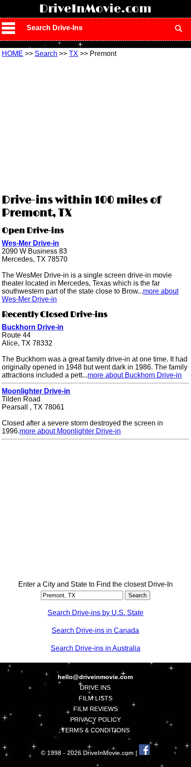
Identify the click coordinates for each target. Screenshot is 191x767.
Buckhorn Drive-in (33, 327)
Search (46, 53)
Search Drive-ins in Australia (95, 648)
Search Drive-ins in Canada (95, 630)
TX (73, 53)
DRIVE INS (95, 687)
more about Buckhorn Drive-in (135, 375)
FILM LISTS (95, 698)
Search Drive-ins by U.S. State (95, 612)
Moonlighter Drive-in (36, 391)
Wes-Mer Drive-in (30, 243)
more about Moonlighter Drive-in (70, 431)
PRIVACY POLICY (95, 719)
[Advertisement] (95, 124)
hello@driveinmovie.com (95, 676)
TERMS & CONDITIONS (95, 730)
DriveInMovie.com (95, 9)
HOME (12, 53)
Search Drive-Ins (55, 28)
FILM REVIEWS (95, 708)
